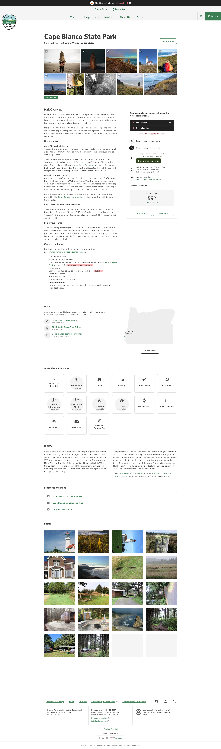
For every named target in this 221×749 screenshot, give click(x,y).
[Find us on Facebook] (156, 701)
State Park (49, 43)
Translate (118, 738)
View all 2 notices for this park (152, 134)
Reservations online (99, 718)
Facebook (89, 165)
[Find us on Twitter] (174, 701)
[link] (110, 496)
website (77, 165)
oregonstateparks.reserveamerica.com (67, 252)
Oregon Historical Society (129, 473)
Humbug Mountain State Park (148, 179)
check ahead (122, 3)
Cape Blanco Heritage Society (72, 197)
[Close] (130, 3)
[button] (201, 16)
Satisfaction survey (99, 721)
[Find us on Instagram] (165, 701)
